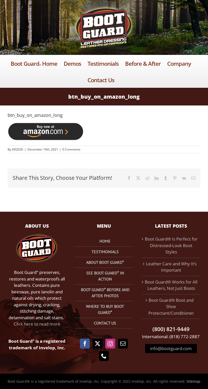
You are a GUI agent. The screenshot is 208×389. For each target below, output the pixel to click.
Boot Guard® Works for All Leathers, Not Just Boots (171, 285)
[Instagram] (110, 344)
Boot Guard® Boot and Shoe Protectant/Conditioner (171, 306)
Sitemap (193, 381)
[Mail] (123, 344)
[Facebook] (85, 344)
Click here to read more (37, 324)
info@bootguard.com (171, 348)
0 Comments (71, 149)
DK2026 (17, 149)
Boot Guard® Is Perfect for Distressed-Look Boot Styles (171, 245)
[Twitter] (97, 344)
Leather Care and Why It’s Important (171, 267)
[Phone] (104, 356)
